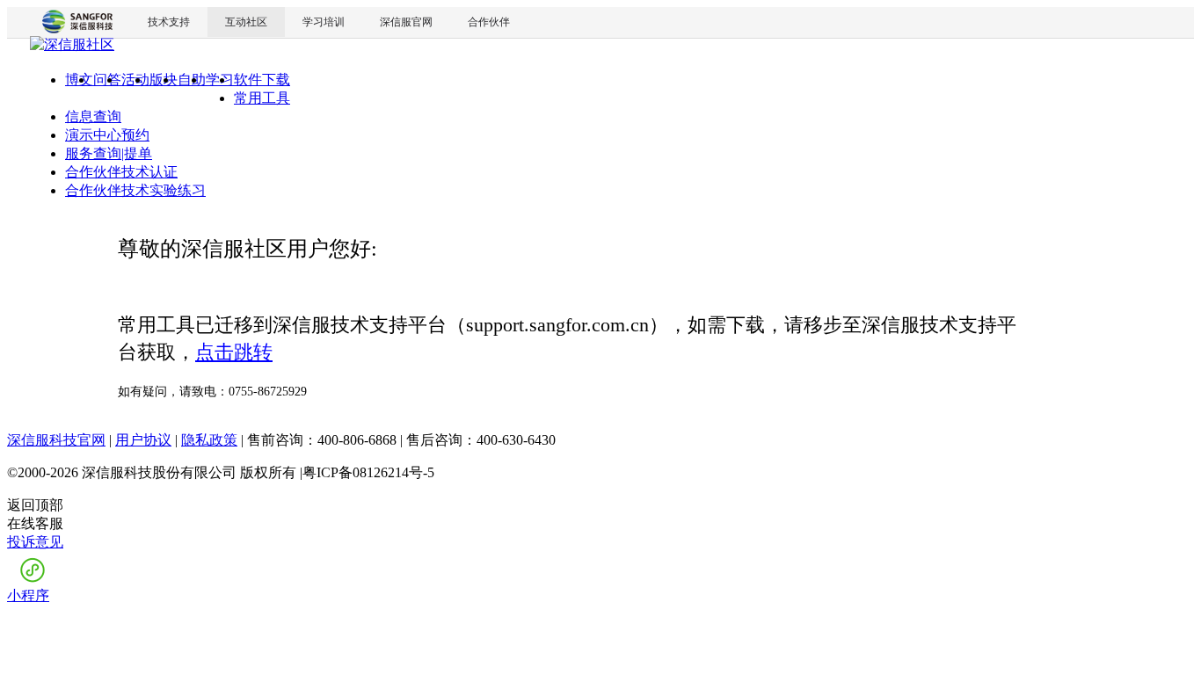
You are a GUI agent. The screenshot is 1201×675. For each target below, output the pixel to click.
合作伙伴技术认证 (121, 171)
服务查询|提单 (108, 153)
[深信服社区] (72, 47)
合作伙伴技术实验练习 (135, 190)
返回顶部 (35, 504)
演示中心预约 (107, 134)
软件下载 (262, 79)
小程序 (28, 595)
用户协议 (143, 439)
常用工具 (262, 98)
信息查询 (93, 116)
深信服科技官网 (56, 439)
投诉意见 (35, 541)
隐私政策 (209, 439)
